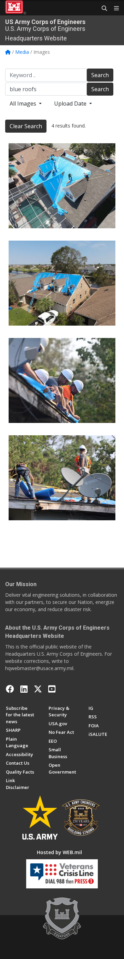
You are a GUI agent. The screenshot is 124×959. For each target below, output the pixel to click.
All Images (24, 103)
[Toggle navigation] (113, 8)
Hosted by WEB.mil (59, 852)
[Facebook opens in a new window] (10, 689)
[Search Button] (102, 8)
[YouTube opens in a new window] (51, 689)
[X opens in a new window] (38, 689)
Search (100, 75)
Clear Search (26, 126)
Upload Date (71, 103)
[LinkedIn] (24, 689)
